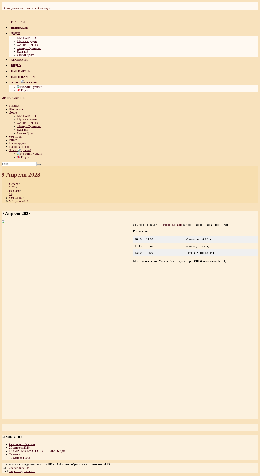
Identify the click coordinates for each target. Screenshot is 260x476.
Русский (36, 153)
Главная (14, 105)
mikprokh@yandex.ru (22, 471)
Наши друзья (17, 143)
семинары (15, 136)
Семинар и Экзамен (22, 444)
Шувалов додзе (27, 119)
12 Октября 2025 (20, 457)
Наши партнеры (19, 146)
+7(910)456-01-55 (18, 467)
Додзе (13, 112)
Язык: (13, 150)
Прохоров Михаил (171, 224)
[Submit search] (39, 164)
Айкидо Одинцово (29, 126)
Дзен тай (22, 129)
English (25, 157)
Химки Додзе (25, 133)
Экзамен (14, 454)
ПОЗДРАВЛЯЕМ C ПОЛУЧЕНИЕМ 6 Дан (37, 451)
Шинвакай (16, 109)
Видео (13, 140)
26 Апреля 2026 (19, 447)
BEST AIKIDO (26, 116)
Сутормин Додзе (27, 122)
